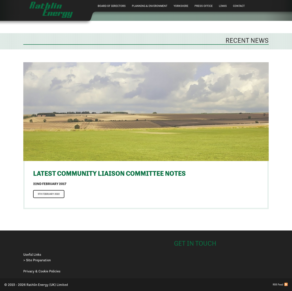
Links (223, 5)
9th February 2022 (49, 194)
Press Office (204, 5)
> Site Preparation (37, 260)
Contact (239, 5)
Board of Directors (112, 5)
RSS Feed (278, 284)
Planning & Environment (149, 5)
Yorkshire (181, 5)
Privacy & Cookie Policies (41, 271)
